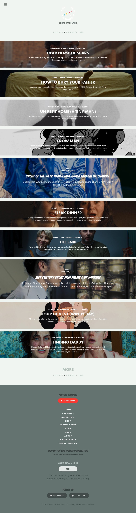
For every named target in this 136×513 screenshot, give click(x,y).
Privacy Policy (59, 478)
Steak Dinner (68, 212)
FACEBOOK (58, 495)
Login (62, 443)
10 (73, 32)
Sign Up (72, 443)
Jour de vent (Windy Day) (68, 314)
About (68, 436)
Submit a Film (68, 424)
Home (68, 410)
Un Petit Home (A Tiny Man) (68, 111)
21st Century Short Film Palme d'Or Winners (68, 277)
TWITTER (81, 495)
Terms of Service (77, 478)
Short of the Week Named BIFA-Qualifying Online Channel (68, 176)
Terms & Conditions (87, 505)
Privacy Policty (75, 505)
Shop (68, 421)
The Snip (68, 242)
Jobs (68, 432)
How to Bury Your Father (68, 82)
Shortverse (68, 417)
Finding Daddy (68, 342)
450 (81, 32)
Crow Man (68, 140)
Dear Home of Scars (68, 52)
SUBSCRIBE (69, 400)
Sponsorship (68, 439)
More (68, 369)
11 (76, 32)
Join (68, 469)
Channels (68, 413)
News (68, 428)
